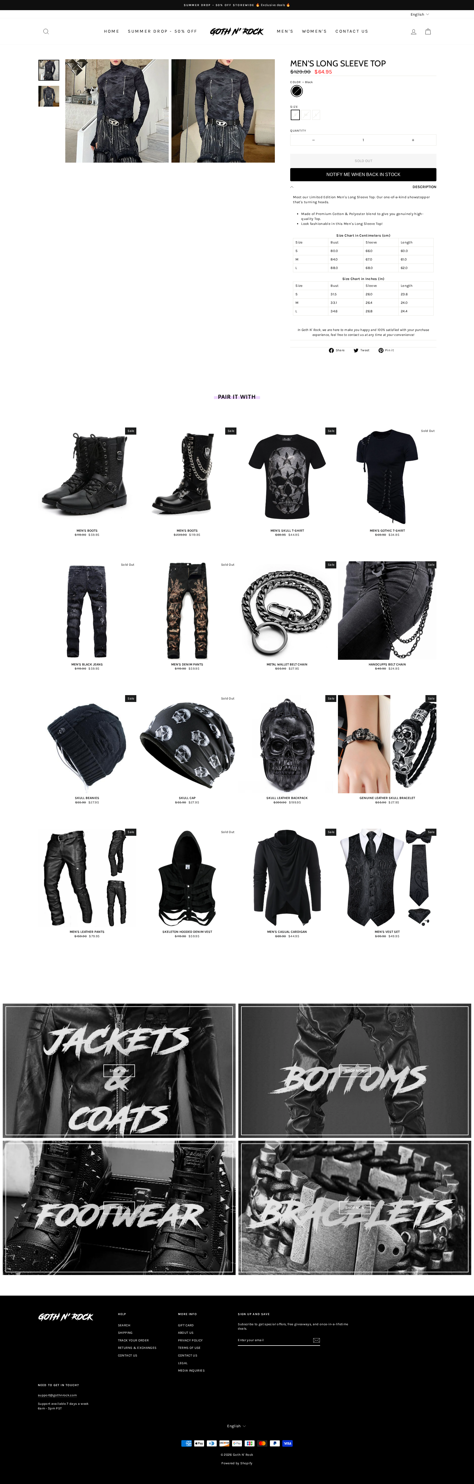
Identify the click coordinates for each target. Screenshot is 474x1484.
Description (424, 187)
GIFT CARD (186, 1325)
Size (294, 107)
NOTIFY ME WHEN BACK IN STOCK (363, 174)
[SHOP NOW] (119, 1071)
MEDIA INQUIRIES (191, 1370)
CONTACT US (352, 31)
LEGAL (183, 1363)
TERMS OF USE (189, 1348)
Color (301, 82)
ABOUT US (186, 1333)
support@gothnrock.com (57, 1395)
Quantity (298, 130)
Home (112, 31)
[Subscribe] (316, 1340)
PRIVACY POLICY (190, 1340)
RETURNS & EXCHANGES (137, 1348)
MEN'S (285, 31)
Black (296, 91)
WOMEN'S (314, 31)
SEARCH (124, 1325)
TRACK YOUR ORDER (133, 1340)
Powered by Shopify (236, 1463)
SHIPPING (125, 1333)
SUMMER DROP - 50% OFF (162, 31)
